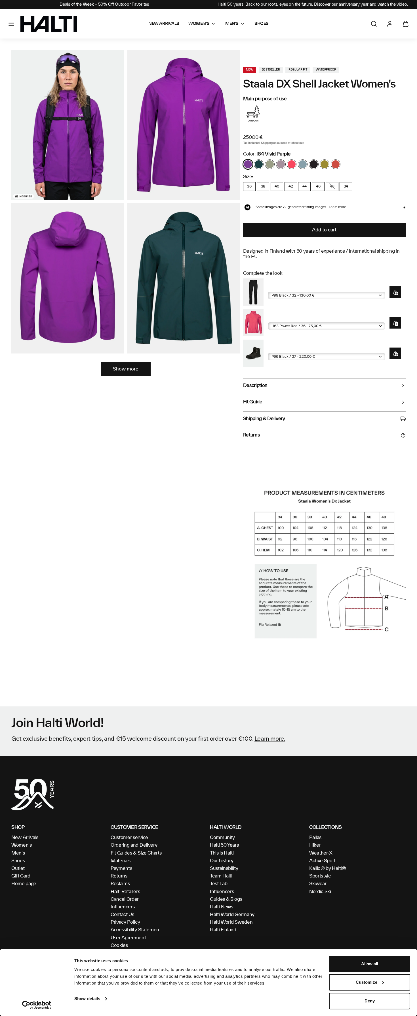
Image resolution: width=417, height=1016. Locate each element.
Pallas (315, 837)
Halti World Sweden (231, 922)
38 (263, 186)
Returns (119, 876)
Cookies (119, 945)
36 (249, 186)
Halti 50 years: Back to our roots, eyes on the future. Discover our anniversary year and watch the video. (313, 5)
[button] (11, 24)
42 (290, 186)
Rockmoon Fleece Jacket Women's (302, 318)
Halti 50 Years (224, 845)
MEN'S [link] (232, 24)
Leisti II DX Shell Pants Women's (300, 287)
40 (277, 186)
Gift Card (20, 876)
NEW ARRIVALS (163, 24)
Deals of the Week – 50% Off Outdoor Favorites (104, 5)
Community (222, 837)
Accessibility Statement (136, 930)
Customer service (129, 837)
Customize (366, 982)
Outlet (18, 868)
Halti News (221, 907)
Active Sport (322, 861)
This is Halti (222, 853)
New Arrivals (24, 837)
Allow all (369, 963)
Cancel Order (125, 899)
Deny (370, 1000)
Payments (121, 868)
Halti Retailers (125, 891)
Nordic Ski (320, 891)
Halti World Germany (232, 914)
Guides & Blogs (226, 899)
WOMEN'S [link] (198, 24)
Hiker (315, 845)
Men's (18, 853)
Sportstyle (320, 876)
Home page (23, 883)
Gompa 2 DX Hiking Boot (293, 348)
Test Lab (218, 883)
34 (346, 186)
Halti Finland (223, 930)
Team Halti (221, 876)
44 (304, 186)
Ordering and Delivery (134, 845)
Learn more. (269, 739)
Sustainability (224, 868)
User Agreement (128, 938)
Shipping (266, 143)
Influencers (122, 907)
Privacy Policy (125, 922)
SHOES (261, 24)
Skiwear (318, 883)
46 (318, 186)
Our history (221, 861)
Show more (125, 369)
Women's (21, 845)
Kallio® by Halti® (327, 868)
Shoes (18, 861)
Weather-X (320, 853)
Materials (120, 861)
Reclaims (120, 883)
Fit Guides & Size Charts (136, 853)
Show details (87, 998)
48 (332, 186)
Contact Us (122, 914)
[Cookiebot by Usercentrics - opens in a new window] (37, 1005)
